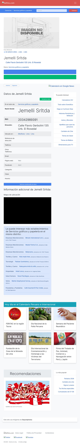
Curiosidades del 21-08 (66, 392)
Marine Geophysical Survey (21, 281)
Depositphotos (27, 420)
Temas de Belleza (67, 140)
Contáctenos (49, 433)
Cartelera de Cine (67, 131)
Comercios (8, 10)
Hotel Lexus (20, 271)
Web (19, 160)
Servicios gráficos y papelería (23, 10)
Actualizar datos (45, 99)
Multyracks (29, 252)
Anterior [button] (8, 85)
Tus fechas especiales (66, 388)
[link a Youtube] (29, 437)
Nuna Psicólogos (23, 276)
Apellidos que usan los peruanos (66, 126)
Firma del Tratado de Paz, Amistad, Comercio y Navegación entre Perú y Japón (65, 353)
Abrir (19, 165)
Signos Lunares (69, 385)
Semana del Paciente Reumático (65, 325)
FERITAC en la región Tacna (15, 325)
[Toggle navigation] (75, 3)
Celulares (74, 10)
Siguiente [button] (14, 85)
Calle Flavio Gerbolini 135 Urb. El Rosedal (23, 62)
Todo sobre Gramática (65, 104)
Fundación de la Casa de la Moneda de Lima (14, 351)
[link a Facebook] (18, 437)
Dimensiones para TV (66, 145)
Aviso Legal (19, 433)
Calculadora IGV (67, 100)
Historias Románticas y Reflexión (66, 114)
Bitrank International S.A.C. (35, 238)
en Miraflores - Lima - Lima (16, 52)
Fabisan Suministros (22, 261)
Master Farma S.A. (32, 245)
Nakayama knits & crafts (27, 266)
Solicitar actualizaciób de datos (28, 184)
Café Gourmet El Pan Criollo (33, 288)
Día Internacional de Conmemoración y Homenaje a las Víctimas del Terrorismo (39, 353)
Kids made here (24, 257)
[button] (40, 72)
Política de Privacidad (34, 433)
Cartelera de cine (68, 382)
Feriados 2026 (69, 378)
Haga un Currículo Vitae (65, 109)
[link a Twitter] (7, 437)
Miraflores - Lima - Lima (26, 134)
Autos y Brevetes (67, 120)
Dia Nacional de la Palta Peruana (38, 325)
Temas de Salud (67, 136)
